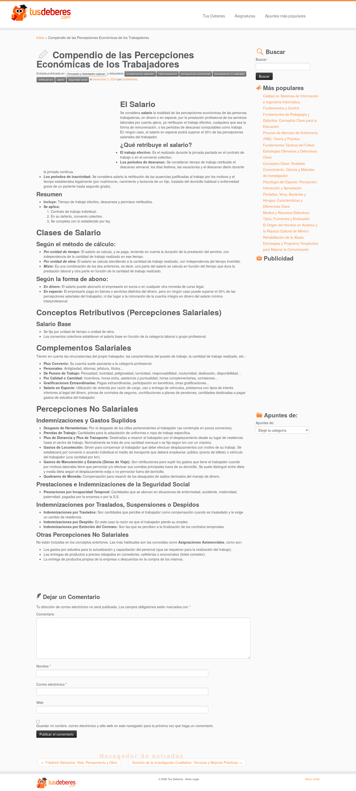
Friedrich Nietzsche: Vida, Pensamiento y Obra (79, 762)
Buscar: (261, 59)
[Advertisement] (78, 133)
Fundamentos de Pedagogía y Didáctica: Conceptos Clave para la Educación (290, 120)
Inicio (40, 37)
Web (39, 702)
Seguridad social (77, 79)
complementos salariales (140, 74)
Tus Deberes (214, 16)
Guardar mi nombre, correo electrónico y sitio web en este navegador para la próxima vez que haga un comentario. (125, 725)
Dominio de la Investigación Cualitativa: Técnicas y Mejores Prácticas (187, 762)
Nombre (43, 666)
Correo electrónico (51, 684)
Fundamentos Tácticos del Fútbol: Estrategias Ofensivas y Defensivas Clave (290, 151)
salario (60, 79)
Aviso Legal (192, 779)
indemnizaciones (167, 74)
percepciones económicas (195, 74)
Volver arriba (312, 779)
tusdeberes (130, 79)
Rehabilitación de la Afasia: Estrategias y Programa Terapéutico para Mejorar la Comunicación (290, 243)
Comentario (45, 614)
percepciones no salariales (229, 74)
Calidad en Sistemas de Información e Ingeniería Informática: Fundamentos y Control (290, 101)
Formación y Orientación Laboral (86, 74)
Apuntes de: (265, 422)
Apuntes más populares (285, 16)
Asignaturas (245, 16)
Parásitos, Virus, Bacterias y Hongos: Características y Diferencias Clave (284, 200)
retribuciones (45, 79)
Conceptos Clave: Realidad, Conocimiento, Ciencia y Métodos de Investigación (288, 169)
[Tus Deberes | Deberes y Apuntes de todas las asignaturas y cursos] (41, 13)
